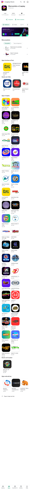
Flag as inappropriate (8, 396)
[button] (24, 14)
